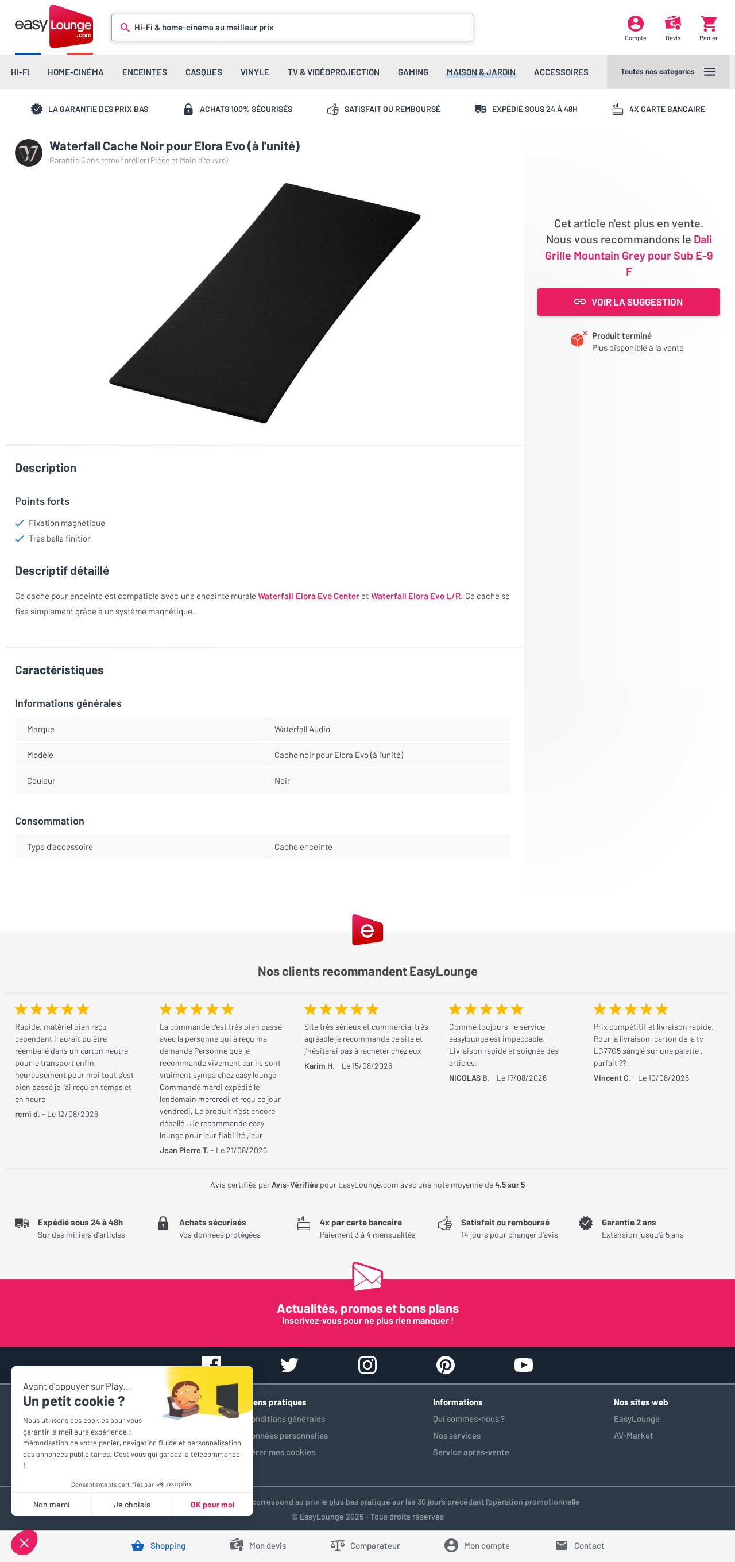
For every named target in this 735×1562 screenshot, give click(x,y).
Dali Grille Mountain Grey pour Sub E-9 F (629, 255)
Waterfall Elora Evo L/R (416, 595)
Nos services (457, 1435)
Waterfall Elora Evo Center (308, 595)
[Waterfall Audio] (28, 153)
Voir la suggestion (637, 301)
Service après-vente (471, 1452)
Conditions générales (285, 1418)
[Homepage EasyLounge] (54, 26)
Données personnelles (287, 1435)
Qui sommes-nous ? (469, 1418)
